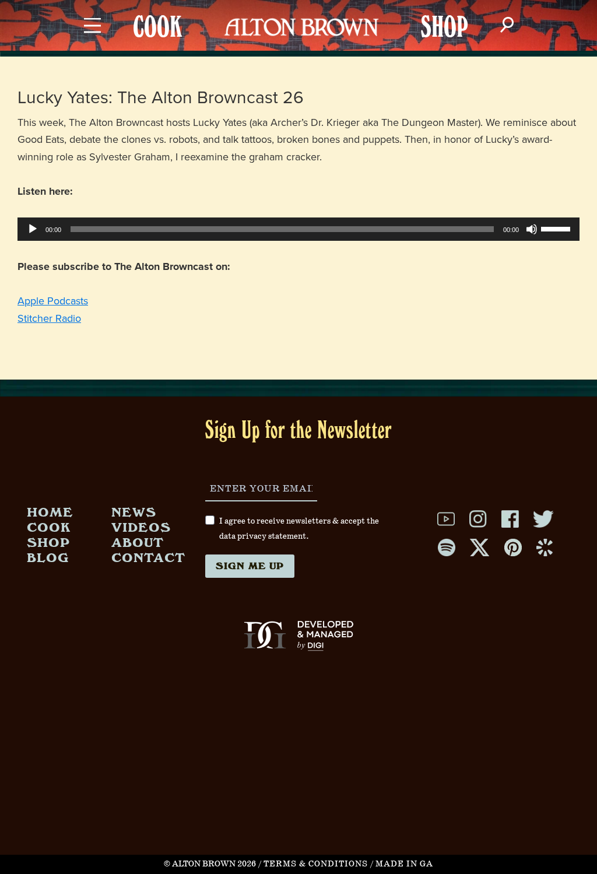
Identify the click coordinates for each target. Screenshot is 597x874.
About (137, 542)
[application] (298, 229)
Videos (141, 527)
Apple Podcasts (52, 300)
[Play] (32, 229)
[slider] (557, 227)
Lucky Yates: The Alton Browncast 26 (160, 97)
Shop (48, 542)
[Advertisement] (298, 773)
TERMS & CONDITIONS (316, 864)
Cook (49, 527)
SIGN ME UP (250, 565)
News (133, 512)
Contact (148, 557)
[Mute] (532, 229)
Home (50, 512)
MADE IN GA (404, 864)
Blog (48, 557)
